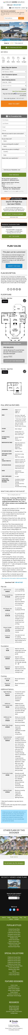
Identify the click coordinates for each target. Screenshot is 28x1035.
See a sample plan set (14, 495)
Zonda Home (14, 1013)
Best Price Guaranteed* (19, 91)
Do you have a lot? (7, 139)
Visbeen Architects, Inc (14, 994)
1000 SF (14, 971)
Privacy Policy (20, 191)
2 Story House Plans (14, 974)
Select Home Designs (14, 988)
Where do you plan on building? (11, 149)
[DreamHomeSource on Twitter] (14, 909)
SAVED (13, 8)
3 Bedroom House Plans (14, 959)
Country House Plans (14, 931)
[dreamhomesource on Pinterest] (18, 909)
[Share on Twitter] (16, 289)
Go (18, 898)
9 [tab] (23, 42)
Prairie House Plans (14, 939)
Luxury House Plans (14, 967)
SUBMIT (21, 18)
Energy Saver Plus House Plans (14, 966)
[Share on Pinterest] (19, 289)
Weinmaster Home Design (14, 995)
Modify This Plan (14, 266)
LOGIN (23, 8)
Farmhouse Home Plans (14, 936)
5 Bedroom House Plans (14, 962)
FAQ (25, 917)
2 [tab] (7, 42)
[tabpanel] (14, 31)
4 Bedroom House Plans (14, 960)
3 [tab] (9, 42)
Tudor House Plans (14, 945)
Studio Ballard (14, 992)
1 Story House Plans (14, 973)
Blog (21, 917)
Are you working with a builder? (10, 144)
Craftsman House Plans (14, 932)
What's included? (5, 69)
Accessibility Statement (14, 1030)
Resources (15, 917)
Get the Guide (14, 236)
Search (4, 917)
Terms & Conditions (14, 14)
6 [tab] (16, 42)
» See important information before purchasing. (14, 578)
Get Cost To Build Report (14, 214)
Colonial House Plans (14, 929)
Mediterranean (14, 938)
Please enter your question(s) (10, 158)
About (11, 919)
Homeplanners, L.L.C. (14, 987)
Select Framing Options (8, 80)
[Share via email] (8, 289)
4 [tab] (11, 42)
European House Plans (14, 934)
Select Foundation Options (9, 74)
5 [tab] (14, 42)
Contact (16, 919)
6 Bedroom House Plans (14, 964)
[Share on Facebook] (14, 289)
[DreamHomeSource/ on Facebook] (10, 909)
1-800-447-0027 (14, 5)
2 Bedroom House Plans (14, 957)
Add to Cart (14, 103)
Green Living (14, 985)
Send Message (14, 175)
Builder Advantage (14, 1008)
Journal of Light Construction (14, 1011)
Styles (9, 917)
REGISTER (17, 8)
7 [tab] (18, 42)
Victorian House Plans (14, 946)
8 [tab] (21, 42)
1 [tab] (5, 42)
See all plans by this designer (14, 863)
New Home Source (14, 1006)
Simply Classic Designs (14, 990)
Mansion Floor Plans (14, 969)
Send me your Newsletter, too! (12, 170)
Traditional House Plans (14, 943)
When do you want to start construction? (13, 133)
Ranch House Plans (14, 941)
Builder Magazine (14, 1009)
